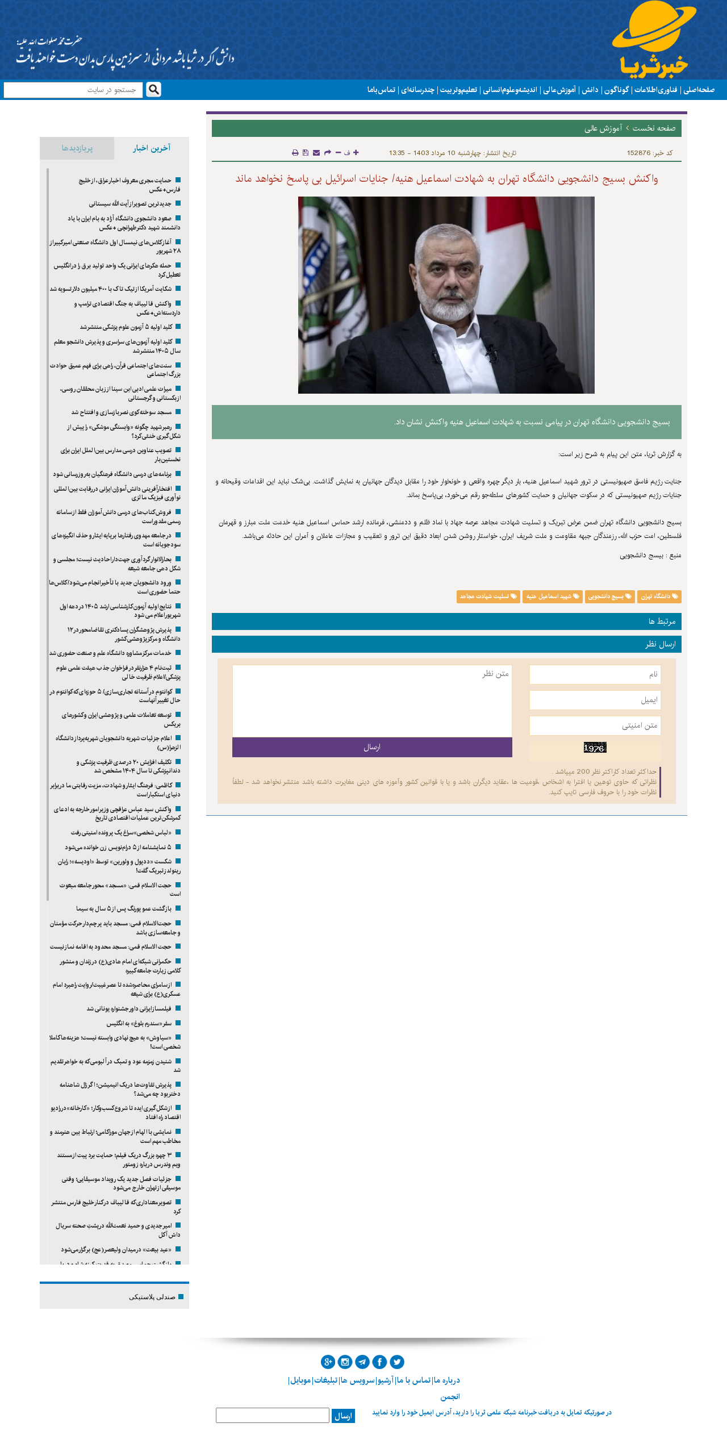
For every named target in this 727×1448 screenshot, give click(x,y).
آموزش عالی (559, 90)
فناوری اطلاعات (656, 90)
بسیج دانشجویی (606, 596)
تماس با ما (381, 90)
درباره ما (447, 1380)
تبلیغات (325, 1380)
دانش (590, 90)
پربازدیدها (77, 148)
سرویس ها (357, 1380)
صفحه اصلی (699, 90)
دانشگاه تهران (656, 596)
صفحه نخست (654, 128)
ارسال (343, 1416)
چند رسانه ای (417, 90)
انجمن (450, 1397)
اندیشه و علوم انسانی (510, 90)
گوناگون (616, 90)
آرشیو (386, 1380)
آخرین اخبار (151, 148)
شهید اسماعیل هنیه (550, 596)
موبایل (300, 1380)
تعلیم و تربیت (458, 90)
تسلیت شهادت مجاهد (485, 596)
